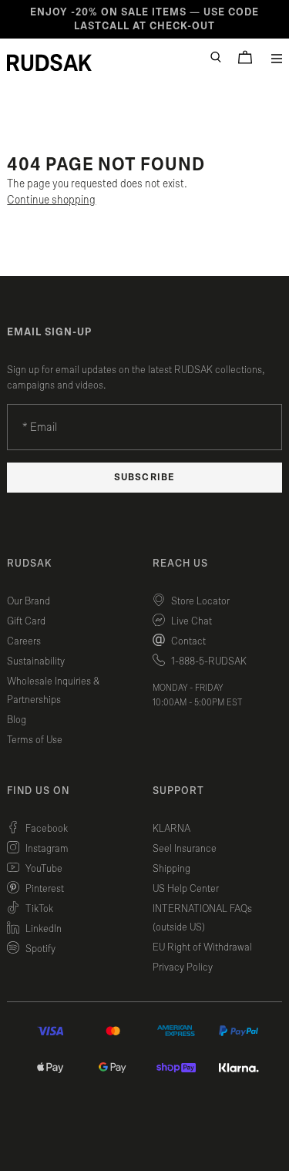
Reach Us (180, 563)
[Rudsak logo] (49, 62)
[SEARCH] (215, 57)
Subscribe (144, 478)
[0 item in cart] (245, 57)
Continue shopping (51, 200)
